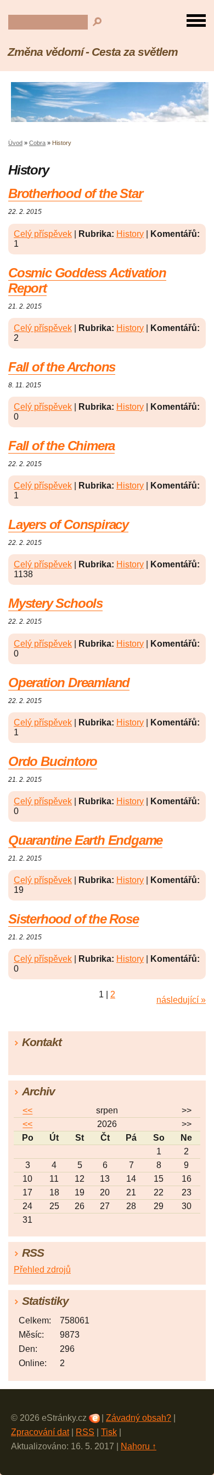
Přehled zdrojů (42, 1269)
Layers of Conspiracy (68, 524)
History (130, 234)
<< (27, 1110)
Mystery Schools (55, 603)
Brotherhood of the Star (75, 193)
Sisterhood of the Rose (73, 918)
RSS (85, 1432)
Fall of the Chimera (61, 445)
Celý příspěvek (43, 234)
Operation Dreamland (68, 682)
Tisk (109, 1432)
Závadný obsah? (138, 1417)
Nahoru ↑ (138, 1446)
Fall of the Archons (61, 366)
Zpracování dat (40, 1432)
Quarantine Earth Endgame (85, 840)
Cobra (37, 143)
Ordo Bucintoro (52, 761)
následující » (181, 999)
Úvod (15, 143)
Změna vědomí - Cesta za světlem (93, 51)
